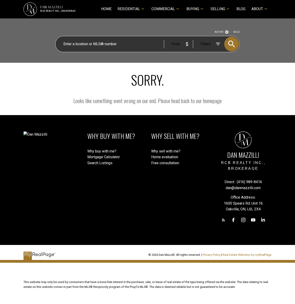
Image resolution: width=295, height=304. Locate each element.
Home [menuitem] (106, 9)
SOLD (236, 31)
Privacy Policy (212, 254)
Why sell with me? (165, 151)
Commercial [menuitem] (163, 9)
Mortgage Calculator (103, 157)
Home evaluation (164, 157)
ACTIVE (219, 31)
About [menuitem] (257, 9)
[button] (223, 220)
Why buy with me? (101, 151)
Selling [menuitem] (218, 9)
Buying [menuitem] (192, 9)
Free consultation (165, 163)
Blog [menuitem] (240, 9)
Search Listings (99, 163)
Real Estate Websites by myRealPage (247, 254)
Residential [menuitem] (129, 9)
